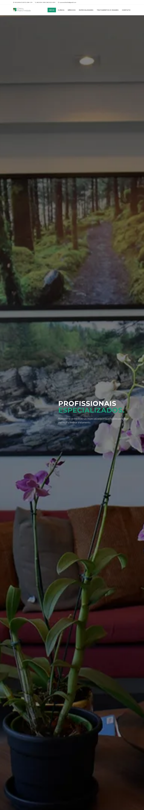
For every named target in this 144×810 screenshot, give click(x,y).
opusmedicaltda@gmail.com (68, 2)
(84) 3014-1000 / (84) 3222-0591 (45, 2)
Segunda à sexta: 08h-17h (23, 2)
